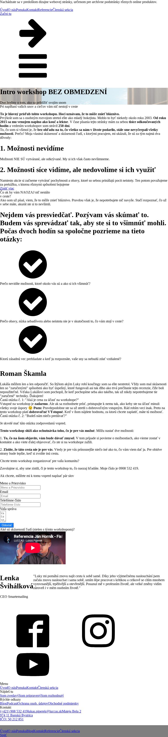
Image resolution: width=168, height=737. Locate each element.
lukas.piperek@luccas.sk (45, 711)
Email (4, 492)
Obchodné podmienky (63, 703)
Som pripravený (30, 695)
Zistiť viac (7, 188)
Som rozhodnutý (52, 695)
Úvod (4, 10)
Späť (3, 735)
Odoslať (7, 525)
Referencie (45, 10)
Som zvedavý (9, 695)
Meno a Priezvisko (13, 483)
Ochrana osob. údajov (33, 703)
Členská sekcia (62, 10)
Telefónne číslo (10, 500)
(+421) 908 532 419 (14, 711)
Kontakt (32, 10)
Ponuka (21, 10)
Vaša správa (8, 509)
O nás (12, 10)
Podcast (12, 703)
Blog (3, 703)
